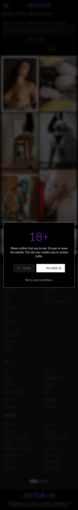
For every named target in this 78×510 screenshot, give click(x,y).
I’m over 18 (53, 268)
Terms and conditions (39, 280)
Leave (26, 268)
